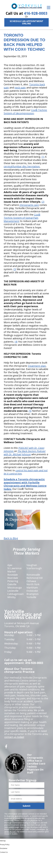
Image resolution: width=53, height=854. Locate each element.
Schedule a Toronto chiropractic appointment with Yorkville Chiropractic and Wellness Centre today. (25, 484)
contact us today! (14, 737)
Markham (32, 587)
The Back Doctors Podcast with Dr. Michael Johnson (24, 452)
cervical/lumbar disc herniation (22, 166)
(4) (16, 341)
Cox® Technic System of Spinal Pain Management (22, 218)
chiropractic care (29, 205)
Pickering (12, 581)
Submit (26, 805)
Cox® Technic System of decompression (25, 111)
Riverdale (12, 578)
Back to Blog (11, 538)
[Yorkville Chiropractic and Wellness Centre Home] (26, 6)
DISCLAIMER (9, 827)
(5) (30, 410)
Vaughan (31, 565)
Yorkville (31, 597)
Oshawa (31, 581)
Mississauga (14, 587)
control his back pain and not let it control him (26, 472)
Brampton (32, 594)
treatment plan (37, 366)
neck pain (20, 87)
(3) (14, 269)
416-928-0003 (35, 13)
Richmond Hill (34, 578)
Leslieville (12, 590)
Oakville (11, 584)
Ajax (9, 565)
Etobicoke (32, 590)
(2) (43, 201)
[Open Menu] (49, 8)
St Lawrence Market (14, 570)
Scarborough (34, 568)
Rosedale (12, 574)
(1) (43, 156)
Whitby (11, 597)
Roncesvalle (33, 574)
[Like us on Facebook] (6, 747)
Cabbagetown (15, 594)
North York (32, 584)
